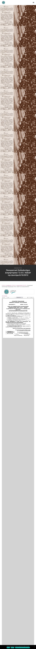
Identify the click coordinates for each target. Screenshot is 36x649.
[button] (33, 2)
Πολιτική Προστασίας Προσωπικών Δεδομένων (22, 647)
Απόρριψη (12, 647)
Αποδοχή (8, 647)
